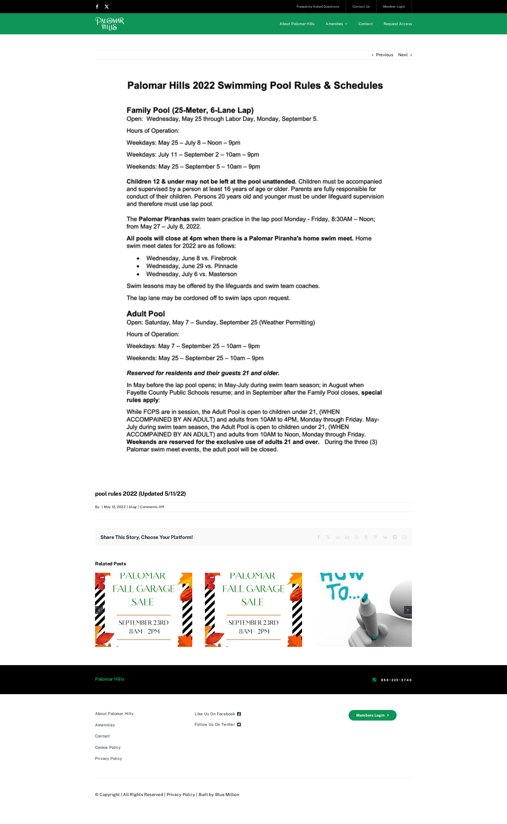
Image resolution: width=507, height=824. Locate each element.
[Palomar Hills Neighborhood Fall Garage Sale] (143, 575)
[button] (99, 610)
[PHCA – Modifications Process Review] (363, 575)
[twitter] (107, 6)
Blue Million (227, 794)
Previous (384, 54)
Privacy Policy (181, 794)
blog (133, 507)
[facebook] (97, 6)
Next (403, 54)
